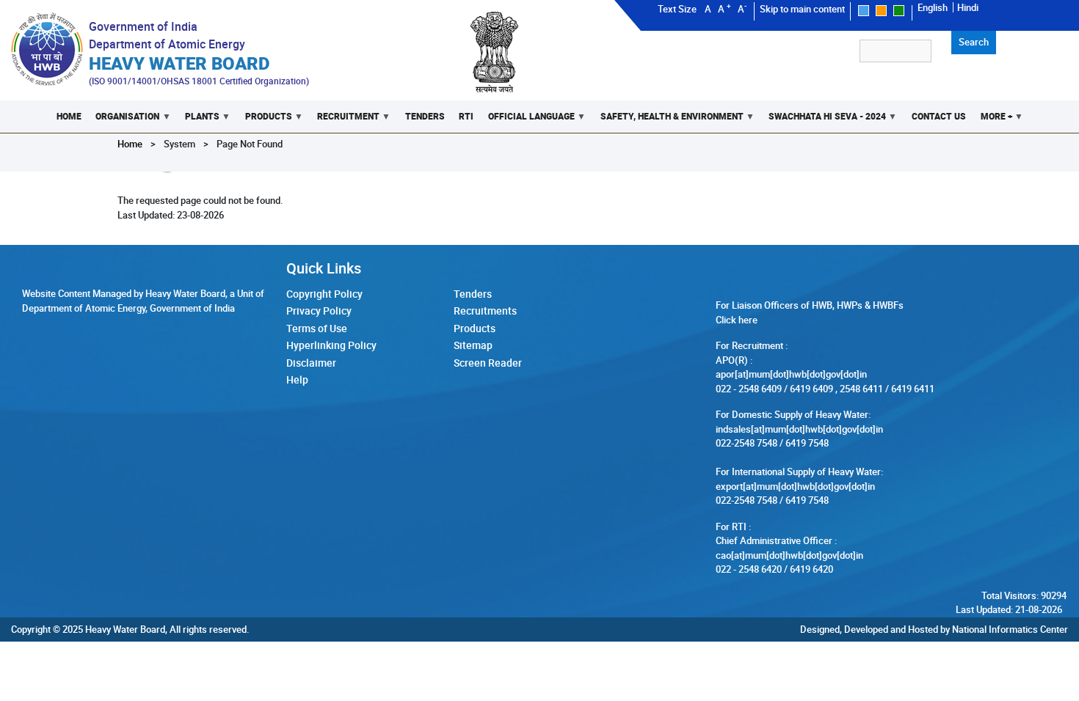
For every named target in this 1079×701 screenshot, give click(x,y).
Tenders (425, 116)
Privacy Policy (319, 311)
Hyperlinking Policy (331, 345)
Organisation (124, 121)
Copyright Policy (324, 294)
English (933, 7)
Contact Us (939, 116)
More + (992, 121)
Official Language (528, 121)
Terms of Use (316, 328)
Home (69, 116)
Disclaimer (311, 363)
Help (297, 379)
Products (265, 121)
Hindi (967, 7)
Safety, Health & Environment (668, 121)
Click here (737, 319)
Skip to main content (802, 8)
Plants (198, 121)
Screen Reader (488, 363)
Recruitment (344, 121)
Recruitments (485, 311)
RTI (466, 116)
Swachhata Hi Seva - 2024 (823, 121)
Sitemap (473, 345)
